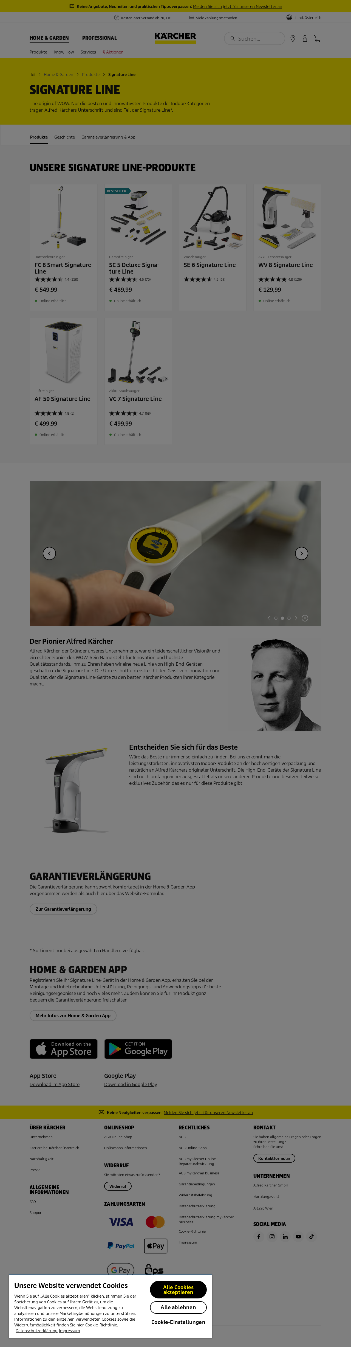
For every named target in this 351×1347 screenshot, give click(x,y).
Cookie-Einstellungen (178, 1322)
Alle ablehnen (178, 1307)
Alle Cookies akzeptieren (178, 1289)
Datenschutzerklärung (37, 1330)
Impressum (69, 1330)
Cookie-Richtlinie (101, 1325)
